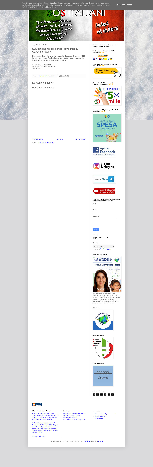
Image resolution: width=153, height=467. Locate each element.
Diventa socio (99, 418)
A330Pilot (87, 441)
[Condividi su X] (63, 76)
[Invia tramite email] (59, 76)
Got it (129, 5)
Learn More (120, 5)
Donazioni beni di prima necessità (105, 414)
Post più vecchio (80, 139)
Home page (59, 139)
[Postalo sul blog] (61, 76)
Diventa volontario (100, 416)
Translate (108, 249)
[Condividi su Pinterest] (67, 76)
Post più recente (38, 139)
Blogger (100, 441)
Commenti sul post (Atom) (46, 142)
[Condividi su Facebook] (65, 76)
